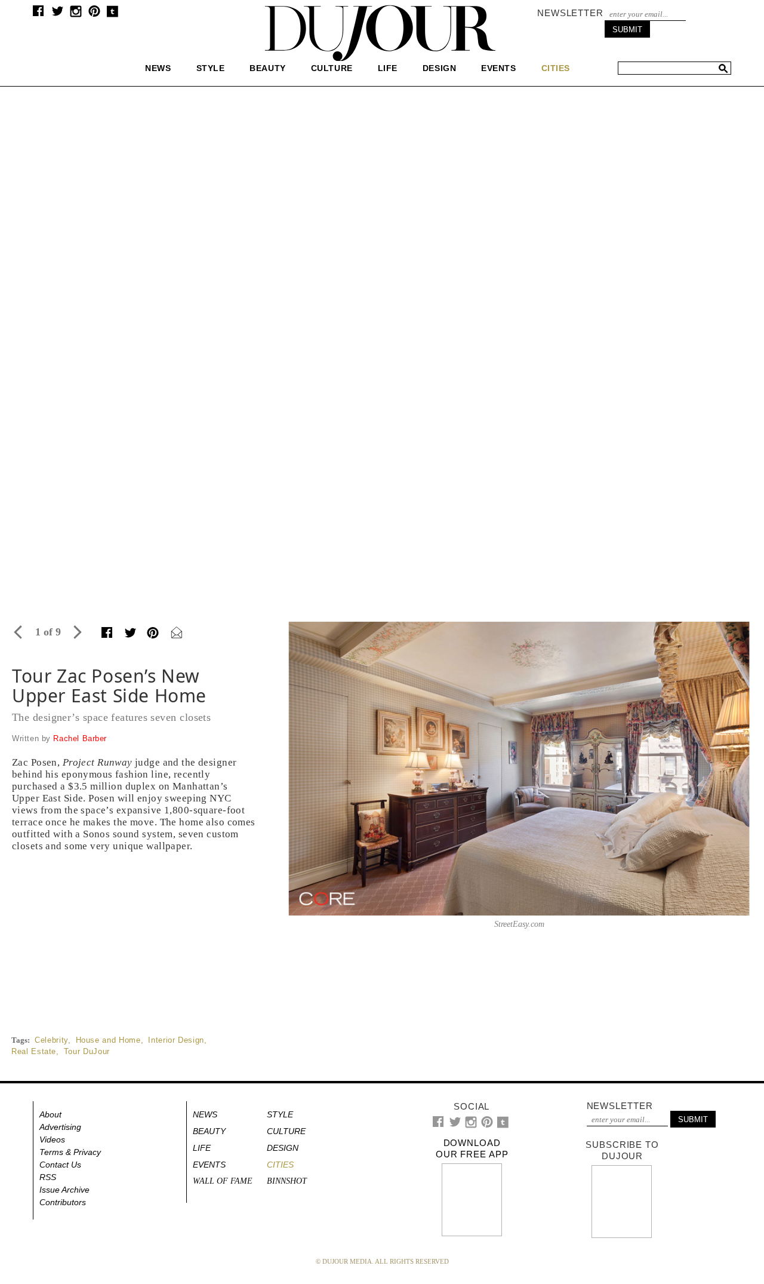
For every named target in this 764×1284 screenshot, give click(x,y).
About (50, 1114)
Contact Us (60, 1164)
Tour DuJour (87, 1051)
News (158, 68)
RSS (47, 1177)
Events (498, 68)
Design (439, 68)
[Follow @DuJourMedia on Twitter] (57, 14)
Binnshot (287, 1181)
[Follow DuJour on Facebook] (38, 13)
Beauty (267, 68)
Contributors (62, 1202)
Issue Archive (64, 1189)
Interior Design (176, 1040)
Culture (332, 68)
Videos (52, 1139)
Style (210, 68)
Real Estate (33, 1051)
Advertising (60, 1127)
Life (388, 68)
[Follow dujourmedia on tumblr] (112, 15)
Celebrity (51, 1040)
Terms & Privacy (70, 1152)
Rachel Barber (80, 738)
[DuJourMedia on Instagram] (76, 15)
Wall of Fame (222, 1181)
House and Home (108, 1040)
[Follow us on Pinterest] (93, 14)
